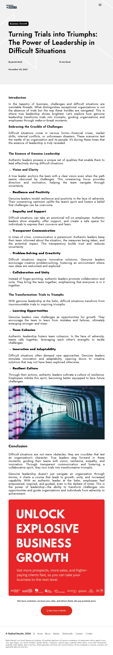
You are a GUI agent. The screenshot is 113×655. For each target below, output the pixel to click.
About (47, 633)
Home (40, 633)
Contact (89, 633)
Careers (79, 633)
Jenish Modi (16, 62)
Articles (56, 633)
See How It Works (57, 610)
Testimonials (67, 633)
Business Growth (18, 23)
